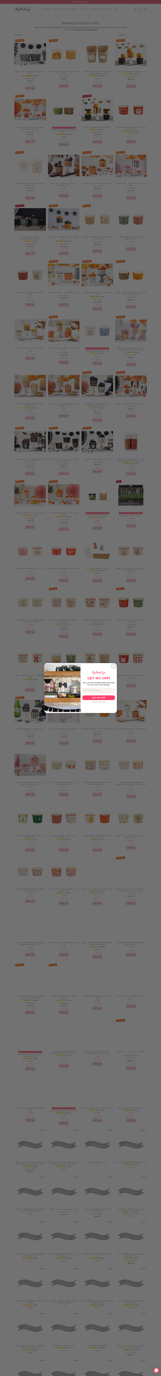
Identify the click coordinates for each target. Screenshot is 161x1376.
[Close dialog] (113, 666)
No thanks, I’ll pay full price (98, 702)
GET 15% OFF (98, 697)
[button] (156, 1370)
